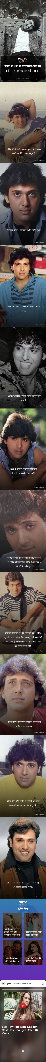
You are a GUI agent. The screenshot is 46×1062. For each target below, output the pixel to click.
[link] (33, 925)
